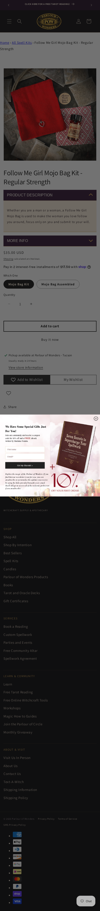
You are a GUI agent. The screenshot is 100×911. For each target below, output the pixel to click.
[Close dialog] (96, 418)
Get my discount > (25, 465)
